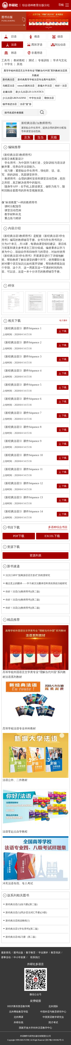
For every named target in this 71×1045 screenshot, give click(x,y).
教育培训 (55, 952)
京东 (27, 137)
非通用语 (36, 52)
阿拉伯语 (60, 44)
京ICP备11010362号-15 (54, 1040)
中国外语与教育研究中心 (53, 1011)
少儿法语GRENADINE (14, 98)
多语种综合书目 (57, 527)
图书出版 (18, 952)
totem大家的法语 (26, 85)
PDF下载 (18, 536)
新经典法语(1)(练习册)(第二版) (21, 904)
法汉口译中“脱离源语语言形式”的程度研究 (28, 575)
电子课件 (63, 320)
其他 (19, 64)
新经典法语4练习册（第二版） (21, 937)
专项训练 (44, 60)
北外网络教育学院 (18, 1011)
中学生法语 (35, 98)
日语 (14, 36)
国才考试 (53, 1022)
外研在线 (18, 1022)
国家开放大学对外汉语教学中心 (35, 1027)
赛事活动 (6, 957)
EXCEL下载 (52, 536)
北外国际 (53, 1006)
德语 (60, 36)
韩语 (14, 52)
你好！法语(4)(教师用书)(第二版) (23, 599)
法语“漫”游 (25, 104)
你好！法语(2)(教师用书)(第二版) (23, 607)
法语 (14, 44)
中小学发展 (19, 957)
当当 (40, 137)
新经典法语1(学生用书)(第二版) (22, 928)
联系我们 (35, 957)
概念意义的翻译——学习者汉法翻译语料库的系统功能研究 (36, 583)
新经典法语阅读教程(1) (18, 920)
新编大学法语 (45, 85)
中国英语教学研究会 (53, 1017)
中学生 (9, 64)
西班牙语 (36, 44)
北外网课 (18, 1017)
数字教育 (31, 952)
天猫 (53, 137)
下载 (64, 331)
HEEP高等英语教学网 (18, 1006)
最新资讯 (6, 952)
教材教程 (19, 60)
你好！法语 (61, 85)
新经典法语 (8, 79)
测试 (32, 60)
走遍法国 (7, 91)
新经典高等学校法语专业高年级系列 (36, 79)
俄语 (37, 36)
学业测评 (43, 952)
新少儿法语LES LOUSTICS (30, 91)
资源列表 (35, 555)
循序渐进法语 (10, 104)
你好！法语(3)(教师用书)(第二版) (23, 591)
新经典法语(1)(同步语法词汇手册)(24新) (26, 912)
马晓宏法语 (8, 85)
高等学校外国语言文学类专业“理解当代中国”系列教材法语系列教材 (35, 71)
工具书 (5, 60)
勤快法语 (49, 98)
